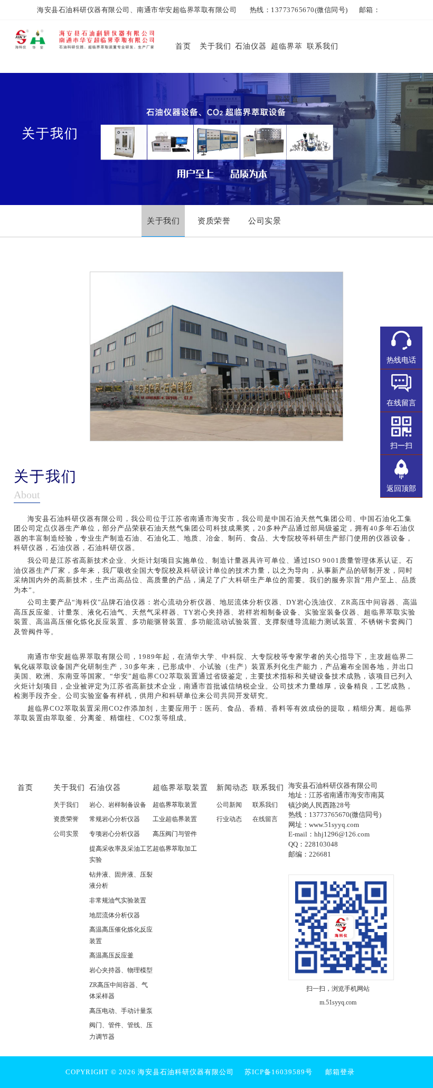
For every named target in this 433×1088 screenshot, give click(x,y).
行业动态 (229, 819)
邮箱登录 (340, 1072)
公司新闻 (229, 804)
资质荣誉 (66, 819)
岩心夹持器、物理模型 (121, 970)
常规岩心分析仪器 (114, 819)
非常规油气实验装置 (117, 900)
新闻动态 (232, 787)
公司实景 (66, 834)
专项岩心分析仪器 (114, 834)
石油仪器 (105, 787)
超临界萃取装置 (180, 787)
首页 (25, 787)
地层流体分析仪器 (114, 915)
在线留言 (265, 819)
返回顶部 (401, 488)
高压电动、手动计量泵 (121, 1011)
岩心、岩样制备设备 (117, 804)
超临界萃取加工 (175, 848)
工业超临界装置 (175, 819)
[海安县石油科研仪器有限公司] (84, 37)
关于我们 (69, 787)
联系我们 (268, 787)
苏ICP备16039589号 (278, 1072)
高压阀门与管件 (175, 834)
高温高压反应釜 (111, 955)
